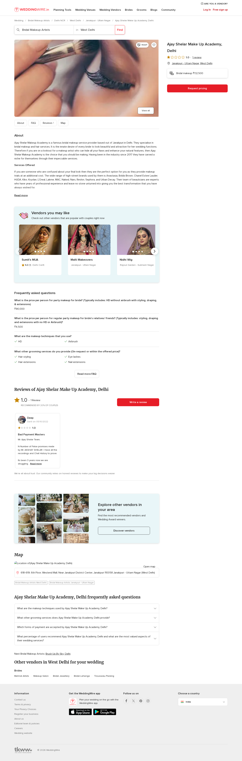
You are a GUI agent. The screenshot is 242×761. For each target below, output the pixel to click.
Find (120, 30)
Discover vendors (123, 530)
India (188, 701)
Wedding (19, 20)
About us (19, 718)
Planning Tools (62, 10)
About (20, 123)
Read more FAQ (86, 374)
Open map (149, 566)
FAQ (33, 123)
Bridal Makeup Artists (39, 20)
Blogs (153, 10)
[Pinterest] (141, 701)
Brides (129, 10)
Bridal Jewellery (61, 676)
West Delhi (76, 20)
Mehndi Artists (21, 676)
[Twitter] (133, 701)
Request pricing (197, 88)
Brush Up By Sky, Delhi (58, 653)
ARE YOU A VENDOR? (215, 3)
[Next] (154, 251)
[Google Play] (104, 714)
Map (63, 123)
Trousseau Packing (104, 676)
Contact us (20, 699)
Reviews (48, 123)
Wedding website (23, 733)
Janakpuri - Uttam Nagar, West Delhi (192, 63)
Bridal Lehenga (82, 676)
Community (168, 10)
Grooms (142, 10)
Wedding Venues (85, 10)
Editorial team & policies (27, 723)
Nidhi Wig (126, 259)
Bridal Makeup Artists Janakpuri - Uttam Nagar (72, 582)
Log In (207, 9)
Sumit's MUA (30, 259)
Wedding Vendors (110, 10)
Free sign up (220, 9)
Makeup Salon (41, 676)
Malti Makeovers (82, 259)
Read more (21, 195)
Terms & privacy (22, 704)
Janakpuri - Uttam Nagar (98, 20)
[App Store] (80, 714)
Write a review (138, 402)
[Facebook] (126, 701)
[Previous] (19, 251)
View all (146, 110)
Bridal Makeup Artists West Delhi (30, 582)
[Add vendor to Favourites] (154, 45)
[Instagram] (148, 701)
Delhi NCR (60, 20)
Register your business (26, 714)
